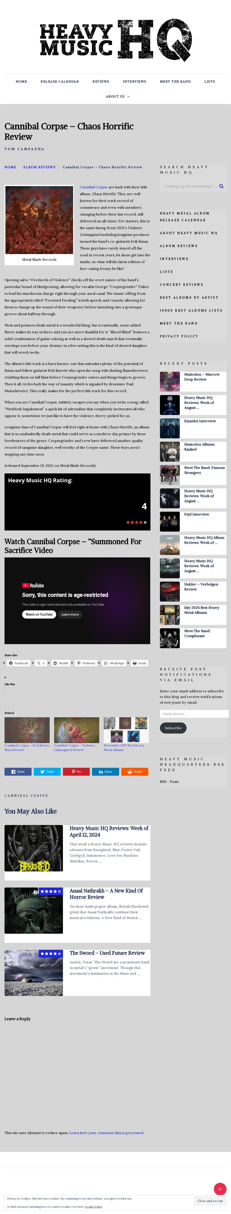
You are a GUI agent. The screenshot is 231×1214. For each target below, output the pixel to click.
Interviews (134, 81)
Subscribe (173, 728)
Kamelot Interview (200, 421)
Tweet (50, 771)
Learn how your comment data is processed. (106, 1132)
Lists (209, 81)
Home (21, 81)
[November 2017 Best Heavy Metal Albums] (126, 730)
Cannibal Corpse (94, 187)
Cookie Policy (93, 1206)
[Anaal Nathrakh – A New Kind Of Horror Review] (34, 911)
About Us (115, 96)
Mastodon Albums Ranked (199, 446)
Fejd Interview (196, 514)
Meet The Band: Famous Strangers (204, 470)
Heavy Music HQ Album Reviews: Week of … (204, 540)
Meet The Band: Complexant (197, 633)
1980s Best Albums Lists (191, 310)
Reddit (138, 771)
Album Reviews (179, 246)
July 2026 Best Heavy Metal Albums (201, 610)
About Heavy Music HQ (189, 233)
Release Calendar (60, 81)
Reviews (100, 81)
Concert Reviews (182, 285)
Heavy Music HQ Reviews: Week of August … (199, 402)
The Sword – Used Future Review (107, 953)
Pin (79, 771)
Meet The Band (175, 81)
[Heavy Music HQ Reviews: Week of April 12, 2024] (34, 848)
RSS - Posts (169, 781)
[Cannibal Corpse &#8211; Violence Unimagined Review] (76, 730)
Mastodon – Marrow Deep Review (201, 376)
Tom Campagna (25, 149)
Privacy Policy (179, 336)
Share (21, 771)
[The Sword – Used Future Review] (34, 973)
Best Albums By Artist (189, 298)
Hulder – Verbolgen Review (201, 586)
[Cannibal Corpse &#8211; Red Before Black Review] (27, 730)
